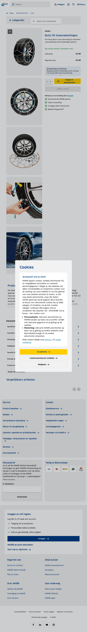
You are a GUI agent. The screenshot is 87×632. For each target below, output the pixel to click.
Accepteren (42, 352)
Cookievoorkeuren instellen (42, 358)
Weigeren (42, 364)
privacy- (48, 339)
